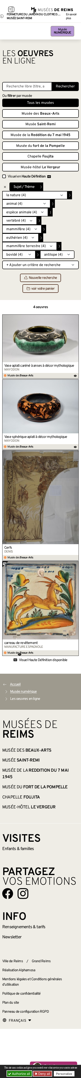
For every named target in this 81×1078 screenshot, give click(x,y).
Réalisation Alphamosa (18, 970)
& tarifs (23, 927)
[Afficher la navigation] (11, 10)
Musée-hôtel (40, 167)
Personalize (64, 1074)
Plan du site (10, 1003)
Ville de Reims (12, 961)
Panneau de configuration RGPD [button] (25, 1012)
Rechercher (65, 86)
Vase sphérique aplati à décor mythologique (35, 437)
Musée (62, 31)
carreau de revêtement (21, 643)
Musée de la (40, 135)
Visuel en (26, 176)
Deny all (43, 1074)
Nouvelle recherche (43, 278)
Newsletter (11, 937)
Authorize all (20, 1074)
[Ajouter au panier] (75, 318)
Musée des (40, 113)
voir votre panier (42, 289)
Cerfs (8, 548)
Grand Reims (41, 961)
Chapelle (40, 156)
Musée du (40, 146)
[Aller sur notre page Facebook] (7, 893)
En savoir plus (71, 16)
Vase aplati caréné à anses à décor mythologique (39, 366)
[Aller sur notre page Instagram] (23, 893)
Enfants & (18, 849)
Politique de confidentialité (21, 994)
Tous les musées (40, 103)
